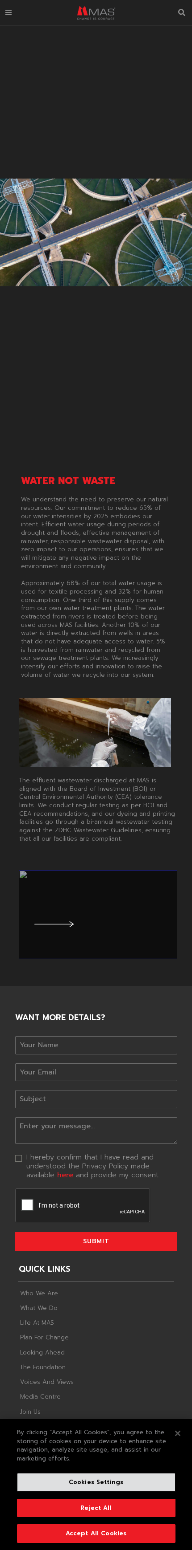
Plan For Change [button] (44, 1337)
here (65, 1175)
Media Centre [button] (40, 1396)
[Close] (178, 1433)
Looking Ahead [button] (42, 1352)
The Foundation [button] (43, 1367)
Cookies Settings (96, 1482)
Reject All (95, 1508)
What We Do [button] (39, 1308)
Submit (96, 1241)
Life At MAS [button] (37, 1322)
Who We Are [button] (39, 1293)
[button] (8, 12)
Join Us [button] (30, 1411)
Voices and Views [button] (47, 1382)
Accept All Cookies (96, 1533)
